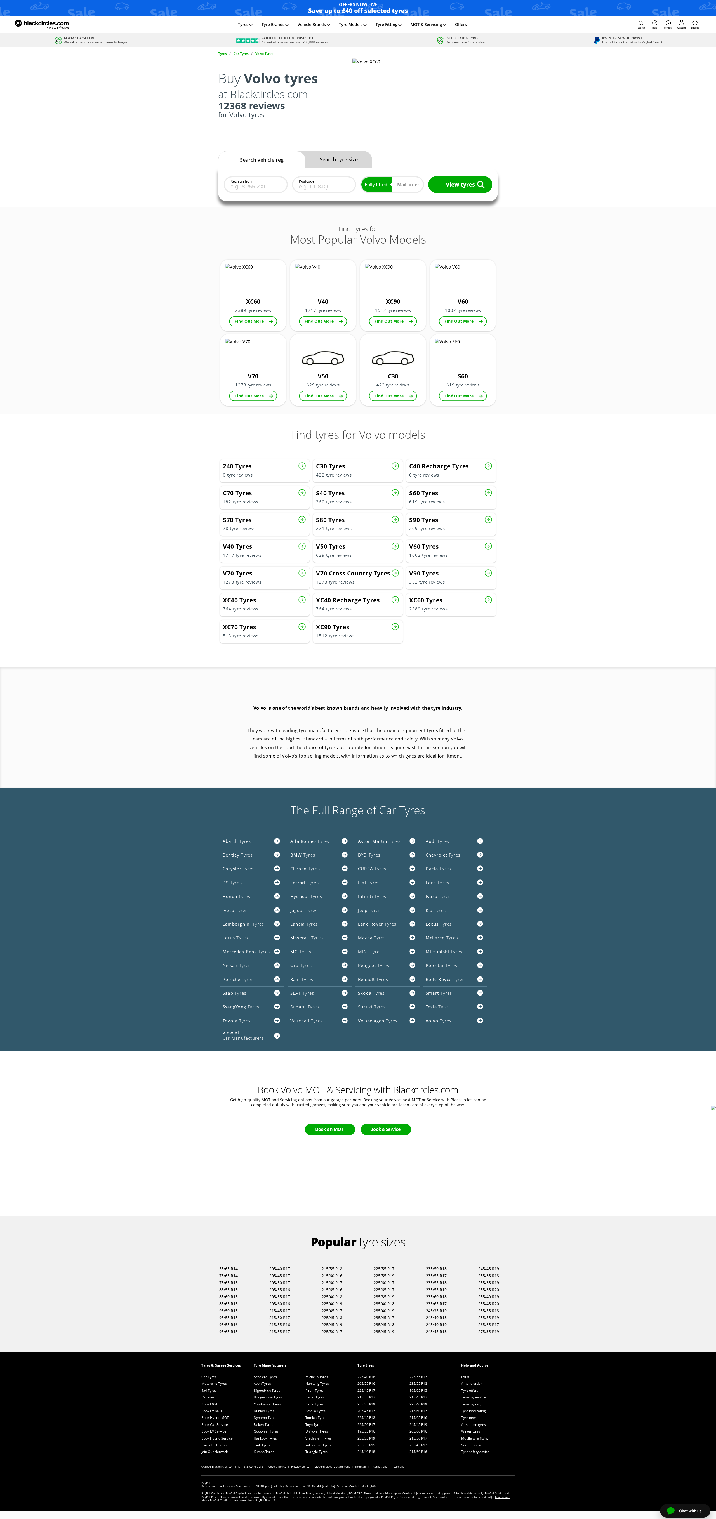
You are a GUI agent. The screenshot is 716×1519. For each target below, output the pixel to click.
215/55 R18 (332, 1268)
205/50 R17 (279, 1282)
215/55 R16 (279, 1324)
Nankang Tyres (317, 1383)
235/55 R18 (436, 1282)
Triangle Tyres (316, 1451)
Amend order (471, 1383)
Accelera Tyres (265, 1376)
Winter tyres (470, 1431)
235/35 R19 (384, 1296)
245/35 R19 (436, 1310)
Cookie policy (277, 1466)
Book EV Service (213, 1431)
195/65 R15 (227, 1331)
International (379, 1466)
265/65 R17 (488, 1324)
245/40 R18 (436, 1317)
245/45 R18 (436, 1331)
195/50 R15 (227, 1310)
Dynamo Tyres (265, 1417)
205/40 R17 (279, 1268)
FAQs (465, 1376)
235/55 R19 (436, 1289)
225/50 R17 (332, 1331)
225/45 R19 (332, 1324)
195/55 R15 (227, 1317)
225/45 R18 (332, 1317)
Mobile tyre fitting (475, 1438)
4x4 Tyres (208, 1390)
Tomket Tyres (315, 1417)
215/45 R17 (279, 1310)
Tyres (243, 24)
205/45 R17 (279, 1275)
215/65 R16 (332, 1289)
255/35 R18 (488, 1275)
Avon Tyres (262, 1383)
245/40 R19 (436, 1324)
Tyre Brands (273, 24)
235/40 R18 (384, 1303)
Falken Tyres (263, 1424)
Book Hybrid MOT (215, 1417)
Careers (399, 1466)
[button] (641, 24)
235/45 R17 (384, 1317)
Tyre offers (469, 1390)
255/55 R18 (488, 1310)
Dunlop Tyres (264, 1411)
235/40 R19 (384, 1310)
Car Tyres (208, 1376)
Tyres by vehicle (473, 1397)
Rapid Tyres (314, 1404)
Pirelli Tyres (314, 1390)
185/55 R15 (227, 1289)
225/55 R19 (384, 1275)
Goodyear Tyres (266, 1431)
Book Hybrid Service (217, 1438)
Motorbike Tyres (214, 1383)
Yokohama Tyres (318, 1445)
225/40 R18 (332, 1296)
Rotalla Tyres (315, 1411)
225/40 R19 (332, 1303)
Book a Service (385, 1129)
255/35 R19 (488, 1282)
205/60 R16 (279, 1303)
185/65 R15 (227, 1303)
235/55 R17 (436, 1275)
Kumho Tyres (264, 1451)
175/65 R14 (227, 1275)
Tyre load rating (473, 1411)
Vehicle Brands (312, 24)
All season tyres (473, 1424)
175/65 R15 (227, 1282)
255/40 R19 (488, 1296)
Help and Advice (474, 1365)
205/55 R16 (279, 1289)
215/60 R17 (332, 1282)
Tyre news (469, 1417)
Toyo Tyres (313, 1424)
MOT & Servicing (426, 24)
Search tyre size (339, 159)
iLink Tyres (262, 1445)
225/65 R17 (384, 1289)
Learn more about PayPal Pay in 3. (253, 1500)
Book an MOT (329, 1129)
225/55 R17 (384, 1268)
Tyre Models (350, 24)
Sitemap (360, 1466)
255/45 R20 (488, 1303)
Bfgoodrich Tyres (267, 1390)
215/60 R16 (332, 1275)
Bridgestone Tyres (268, 1397)
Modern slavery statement (332, 1466)
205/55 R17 (279, 1296)
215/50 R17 (279, 1317)
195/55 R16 (227, 1324)
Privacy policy (300, 1466)
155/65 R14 (227, 1268)
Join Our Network (214, 1451)
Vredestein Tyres (318, 1438)
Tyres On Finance (214, 1445)
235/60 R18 (436, 1296)
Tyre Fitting (386, 24)
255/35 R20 (488, 1289)
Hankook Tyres (265, 1438)
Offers (461, 24)
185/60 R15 (227, 1296)
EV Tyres (208, 1397)
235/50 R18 (436, 1268)
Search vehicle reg (262, 159)
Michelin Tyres (316, 1376)
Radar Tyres (314, 1397)
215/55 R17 (279, 1331)
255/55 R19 (488, 1317)
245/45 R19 (488, 1268)
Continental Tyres (267, 1404)
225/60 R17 (384, 1282)
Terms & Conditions (250, 1466)
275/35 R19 (488, 1331)
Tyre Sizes (365, 1365)
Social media (471, 1445)
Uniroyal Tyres (316, 1431)
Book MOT (209, 1404)
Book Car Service (214, 1424)
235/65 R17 (436, 1303)
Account (681, 27)
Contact (668, 27)
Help (654, 27)
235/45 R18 (384, 1324)
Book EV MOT (211, 1411)
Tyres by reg (471, 1404)
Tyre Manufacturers (270, 1365)
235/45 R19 (384, 1331)
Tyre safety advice (475, 1451)
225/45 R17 (332, 1310)
